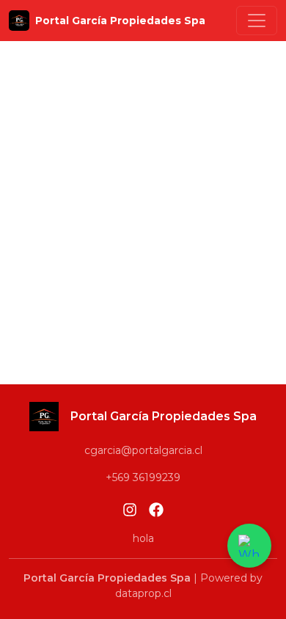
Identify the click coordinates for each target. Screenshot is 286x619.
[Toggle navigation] (256, 20)
